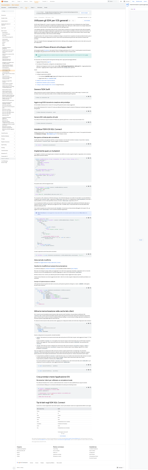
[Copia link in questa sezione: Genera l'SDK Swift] (51, 89)
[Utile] (89, 17)
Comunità (44, 1)
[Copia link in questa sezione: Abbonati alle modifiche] (52, 260)
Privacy (22, 467)
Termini (18, 467)
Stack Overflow (92, 450)
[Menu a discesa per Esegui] (21, 1)
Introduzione (46, 50)
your (51, 78)
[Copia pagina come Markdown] (73, 21)
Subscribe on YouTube (57, 454)
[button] (7, 18)
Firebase (35, 17)
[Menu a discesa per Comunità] (47, 1)
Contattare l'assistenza (93, 448)
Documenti (36, 1)
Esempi (45, 7)
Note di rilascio (92, 454)
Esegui (19, 1)
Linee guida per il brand (93, 456)
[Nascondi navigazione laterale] (14, 468)
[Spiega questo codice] (87, 96)
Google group (92, 452)
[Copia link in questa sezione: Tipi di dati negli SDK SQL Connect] (66, 402)
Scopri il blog (55, 448)
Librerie (18, 454)
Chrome (36, 462)
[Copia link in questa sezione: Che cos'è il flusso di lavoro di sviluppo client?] (73, 47)
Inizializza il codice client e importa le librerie (45, 80)
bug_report (147, 4)
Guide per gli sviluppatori (21, 448)
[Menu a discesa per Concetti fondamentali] (18, 7)
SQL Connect (15, 5)
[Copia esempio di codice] (91, 96)
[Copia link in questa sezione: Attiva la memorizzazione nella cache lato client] (75, 311)
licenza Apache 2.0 (42, 439)
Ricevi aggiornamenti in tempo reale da (49, 262)
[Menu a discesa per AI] (23, 7)
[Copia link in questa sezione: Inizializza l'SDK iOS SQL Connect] (63, 129)
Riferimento (40, 7)
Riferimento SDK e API (21, 450)
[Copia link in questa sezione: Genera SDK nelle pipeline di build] (59, 117)
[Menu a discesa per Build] (15, 1)
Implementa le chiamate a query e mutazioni (45, 82)
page (51, 134)
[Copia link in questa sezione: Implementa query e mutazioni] (61, 151)
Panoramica (3, 7)
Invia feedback (87, 20)
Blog (133, 1)
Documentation (5, 5)
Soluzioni (26, 1)
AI (21, 7)
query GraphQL (74, 268)
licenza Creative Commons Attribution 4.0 (73, 438)
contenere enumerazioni (50, 268)
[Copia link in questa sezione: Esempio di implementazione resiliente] (56, 281)
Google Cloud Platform (50, 462)
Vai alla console (139, 1)
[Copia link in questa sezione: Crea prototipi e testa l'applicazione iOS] (71, 377)
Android (31, 462)
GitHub (18, 456)
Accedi (145, 1)
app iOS (49, 62)
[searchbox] (7, 11)
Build (13, 1)
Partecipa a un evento (57, 456)
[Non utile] (91, 17)
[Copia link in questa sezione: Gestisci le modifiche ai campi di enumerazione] (68, 266)
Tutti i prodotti (59, 462)
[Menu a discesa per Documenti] (40, 1)
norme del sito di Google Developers (64, 439)
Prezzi (31, 1)
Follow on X (55, 452)
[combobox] (113, 1)
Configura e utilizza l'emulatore (45, 84)
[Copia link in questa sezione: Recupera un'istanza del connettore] (60, 137)
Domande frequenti (93, 458)
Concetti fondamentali (12, 7)
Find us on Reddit (56, 450)
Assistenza (52, 1)
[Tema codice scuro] (89, 96)
